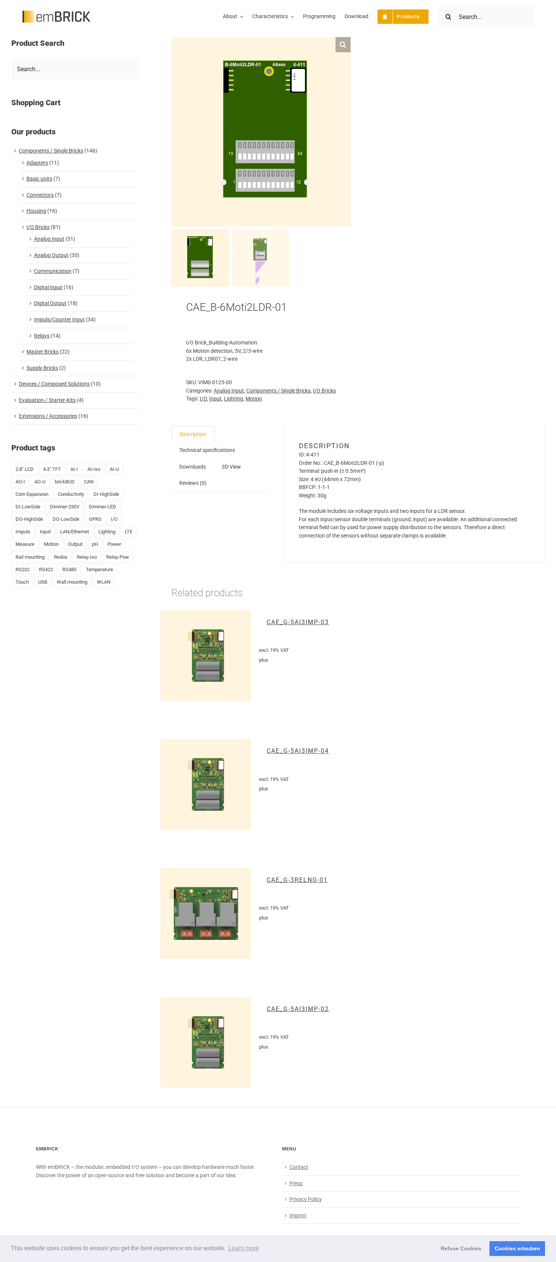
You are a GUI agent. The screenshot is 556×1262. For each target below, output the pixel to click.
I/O (203, 399)
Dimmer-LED (102, 506)
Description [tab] (193, 434)
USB (42, 582)
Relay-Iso (87, 557)
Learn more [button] (243, 1248)
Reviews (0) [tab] (193, 483)
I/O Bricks (324, 391)
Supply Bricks (42, 368)
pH (95, 544)
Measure (25, 544)
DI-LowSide (28, 506)
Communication (52, 271)
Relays (42, 336)
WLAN (103, 582)
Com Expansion (32, 494)
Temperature (99, 569)
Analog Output (51, 255)
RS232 (23, 569)
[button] (343, 44)
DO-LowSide (66, 519)
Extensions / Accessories (48, 416)
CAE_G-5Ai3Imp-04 (298, 750)
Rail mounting (30, 557)
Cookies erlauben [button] (517, 1248)
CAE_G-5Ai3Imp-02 (298, 1009)
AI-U (114, 469)
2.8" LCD (25, 469)
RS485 (69, 569)
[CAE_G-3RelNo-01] (206, 913)
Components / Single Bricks (278, 391)
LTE (128, 531)
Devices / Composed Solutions (54, 384)
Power (114, 544)
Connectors (40, 195)
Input (215, 399)
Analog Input (229, 391)
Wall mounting (72, 582)
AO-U (39, 482)
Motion (253, 399)
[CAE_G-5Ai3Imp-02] (206, 1042)
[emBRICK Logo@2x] (56, 13)
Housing (36, 211)
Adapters (37, 163)
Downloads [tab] (192, 467)
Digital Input (48, 287)
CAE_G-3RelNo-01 (297, 879)
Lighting (233, 399)
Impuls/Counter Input (59, 319)
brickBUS (65, 482)
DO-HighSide (29, 519)
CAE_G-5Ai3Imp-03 (298, 622)
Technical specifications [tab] (207, 450)
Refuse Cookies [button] (461, 1248)
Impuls (23, 531)
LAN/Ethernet (74, 531)
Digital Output (50, 303)
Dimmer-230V (64, 506)
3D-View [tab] (231, 467)
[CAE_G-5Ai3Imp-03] (206, 655)
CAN (88, 482)
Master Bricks (42, 352)
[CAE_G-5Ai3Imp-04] (206, 784)
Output (75, 544)
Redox (60, 557)
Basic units (39, 179)
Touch (22, 582)
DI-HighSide (106, 494)
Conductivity (71, 494)
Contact (298, 1167)
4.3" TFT (52, 469)
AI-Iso (93, 469)
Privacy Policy (305, 1199)
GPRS (95, 519)
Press (296, 1183)
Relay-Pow (117, 557)
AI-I (74, 469)
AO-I (20, 482)
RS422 (46, 569)
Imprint (297, 1215)
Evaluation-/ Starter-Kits (47, 400)
